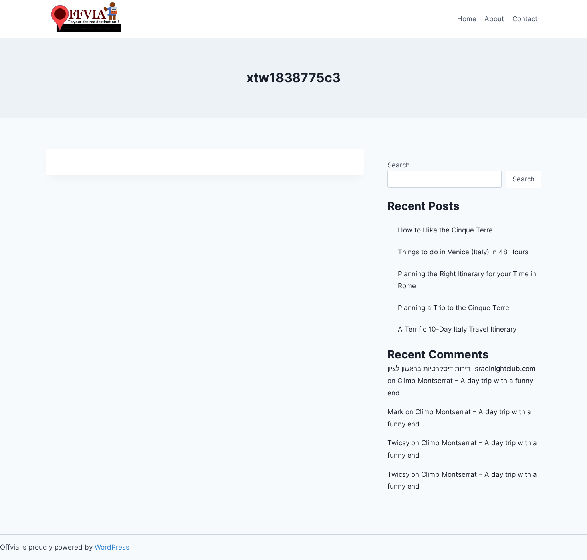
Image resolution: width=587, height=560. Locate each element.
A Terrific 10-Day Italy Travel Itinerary (457, 329)
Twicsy (398, 443)
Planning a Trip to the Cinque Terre (453, 308)
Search (398, 165)
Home (466, 19)
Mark (395, 412)
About (494, 19)
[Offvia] (85, 19)
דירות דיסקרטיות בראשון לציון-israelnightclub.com (461, 369)
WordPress (112, 547)
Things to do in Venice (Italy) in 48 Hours (463, 252)
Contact (524, 19)
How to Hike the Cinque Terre (445, 230)
